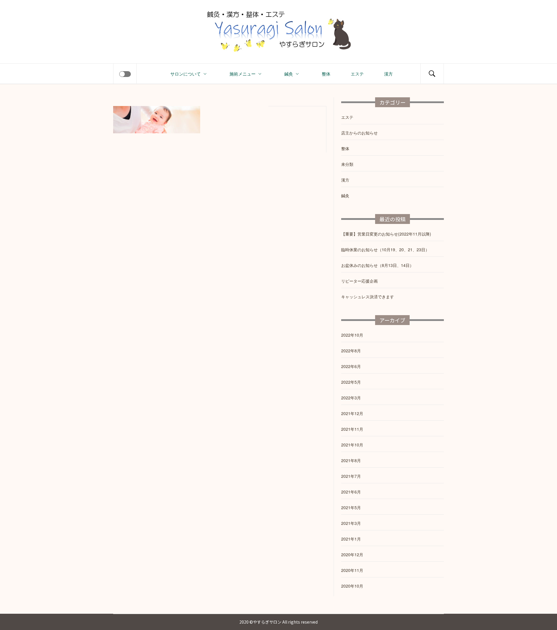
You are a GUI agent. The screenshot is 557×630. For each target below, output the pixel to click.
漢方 (388, 73)
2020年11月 (352, 570)
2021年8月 (351, 460)
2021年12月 (352, 413)
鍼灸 (288, 73)
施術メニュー (242, 73)
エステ (357, 73)
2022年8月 (351, 350)
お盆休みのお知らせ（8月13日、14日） (377, 265)
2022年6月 (351, 366)
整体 (326, 73)
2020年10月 (352, 586)
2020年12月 (352, 554)
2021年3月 (351, 523)
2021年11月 (352, 429)
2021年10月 (352, 445)
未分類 (347, 164)
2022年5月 (351, 382)
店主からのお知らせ (359, 133)
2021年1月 (351, 539)
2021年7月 (351, 476)
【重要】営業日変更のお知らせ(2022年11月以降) (386, 234)
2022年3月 (351, 398)
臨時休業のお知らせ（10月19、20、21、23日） (385, 249)
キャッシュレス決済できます (367, 296)
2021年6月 (351, 492)
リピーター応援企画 (359, 281)
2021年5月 (351, 507)
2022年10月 (352, 335)
